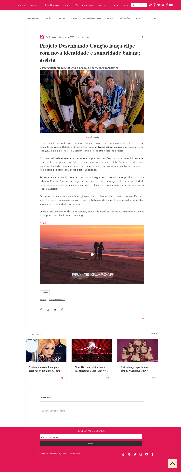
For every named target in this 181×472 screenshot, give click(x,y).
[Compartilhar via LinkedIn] (54, 309)
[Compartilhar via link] (61, 309)
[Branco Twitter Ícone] (159, 5)
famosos (110, 18)
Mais (138, 18)
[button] (154, 18)
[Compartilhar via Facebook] (41, 309)
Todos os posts (32, 18)
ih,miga (61, 18)
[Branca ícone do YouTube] (171, 5)
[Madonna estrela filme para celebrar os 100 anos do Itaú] (46, 350)
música (74, 18)
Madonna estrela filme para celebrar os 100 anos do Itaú (44, 369)
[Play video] (92, 254)
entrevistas (125, 18)
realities (48, 18)
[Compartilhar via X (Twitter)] (48, 309)
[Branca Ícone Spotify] (163, 5)
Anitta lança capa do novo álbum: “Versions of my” (135, 369)
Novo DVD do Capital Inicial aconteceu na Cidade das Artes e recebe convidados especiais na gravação (92, 369)
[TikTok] (150, 5)
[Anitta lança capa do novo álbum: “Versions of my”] (137, 350)
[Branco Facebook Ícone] (167, 5)
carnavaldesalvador (92, 18)
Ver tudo (154, 333)
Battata (44, 292)
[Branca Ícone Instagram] (155, 5)
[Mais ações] (142, 37)
